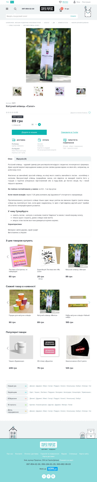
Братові (32, 405)
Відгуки (64, 454)
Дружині (39, 386)
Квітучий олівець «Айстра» (76, 270)
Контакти (18, 454)
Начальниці (71, 386)
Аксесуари (67, 392)
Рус (7, 2)
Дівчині (32, 386)
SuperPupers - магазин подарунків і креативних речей (23, 22)
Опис (10, 159)
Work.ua (43, 469)
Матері (64, 405)
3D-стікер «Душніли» (45, 361)
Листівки (44, 392)
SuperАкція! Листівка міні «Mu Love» (48, 271)
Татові (70, 405)
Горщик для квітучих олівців (20, 315)
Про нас (10, 454)
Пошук (73, 16)
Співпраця (73, 454)
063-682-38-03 (64, 464)
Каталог (46, 22)
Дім (54, 22)
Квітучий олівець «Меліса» (47, 315)
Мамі (45, 386)
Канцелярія (76, 392)
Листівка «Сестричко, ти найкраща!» (18, 271)
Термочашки (86, 392)
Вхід (78, 2)
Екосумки (59, 392)
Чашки (37, 392)
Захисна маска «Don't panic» (76, 361)
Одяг (31, 392)
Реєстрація (86, 2)
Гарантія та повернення (50, 454)
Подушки (51, 392)
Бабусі (78, 386)
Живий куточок (63, 22)
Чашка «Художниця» (16, 361)
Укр (12, 2)
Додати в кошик (29, 132)
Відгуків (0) (21, 159)
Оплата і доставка (31, 454)
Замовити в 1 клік (69, 132)
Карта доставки (48, 456)
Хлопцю (85, 386)
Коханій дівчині (41, 405)
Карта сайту (84, 454)
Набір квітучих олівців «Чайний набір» (78, 316)
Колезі (63, 386)
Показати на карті (66, 460)
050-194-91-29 (48, 464)
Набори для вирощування (79, 22)
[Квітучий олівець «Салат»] (48, 55)
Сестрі (50, 386)
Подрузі (56, 386)
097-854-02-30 (33, 464)
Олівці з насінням (14, 25)
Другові (50, 405)
